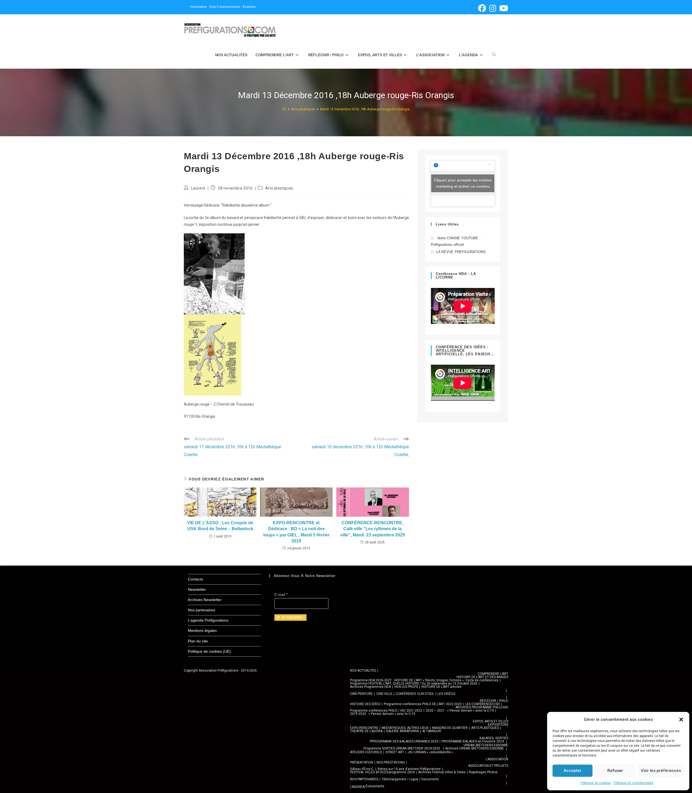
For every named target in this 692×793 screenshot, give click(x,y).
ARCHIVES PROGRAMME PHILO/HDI (481, 707)
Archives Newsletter (205, 600)
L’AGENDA (357, 787)
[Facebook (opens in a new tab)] (482, 8)
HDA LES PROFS (406, 687)
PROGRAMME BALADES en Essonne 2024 (473, 741)
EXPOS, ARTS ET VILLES (490, 721)
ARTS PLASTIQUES (485, 728)
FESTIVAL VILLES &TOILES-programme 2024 (382, 772)
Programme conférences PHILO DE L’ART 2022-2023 (423, 704)
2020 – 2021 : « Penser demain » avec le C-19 (460, 710)
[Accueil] (284, 109)
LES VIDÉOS (446, 694)
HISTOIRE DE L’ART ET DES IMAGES (482, 677)
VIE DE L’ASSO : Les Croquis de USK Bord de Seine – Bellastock (220, 525)
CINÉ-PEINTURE (361, 694)
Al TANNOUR (431, 731)
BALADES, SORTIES (494, 738)
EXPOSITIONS (498, 724)
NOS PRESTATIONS (391, 762)
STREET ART (394, 752)
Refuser (615, 770)
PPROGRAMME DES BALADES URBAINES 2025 (404, 741)
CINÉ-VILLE (384, 694)
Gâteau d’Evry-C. (362, 769)
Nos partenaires (201, 610)
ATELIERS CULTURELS (366, 752)
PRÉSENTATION (361, 762)
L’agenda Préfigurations (208, 620)
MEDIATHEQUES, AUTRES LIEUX (405, 728)
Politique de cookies (596, 783)
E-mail (281, 594)
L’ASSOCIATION (497, 759)
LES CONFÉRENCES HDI (482, 704)
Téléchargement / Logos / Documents (410, 779)
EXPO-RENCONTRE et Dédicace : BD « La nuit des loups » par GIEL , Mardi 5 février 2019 (296, 531)
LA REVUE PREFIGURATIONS (461, 252)
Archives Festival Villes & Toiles (441, 772)
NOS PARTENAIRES (364, 779)
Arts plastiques (279, 188)
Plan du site (198, 641)
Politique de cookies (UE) (209, 651)
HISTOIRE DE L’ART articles (441, 687)
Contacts (195, 579)
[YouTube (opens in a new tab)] (503, 8)
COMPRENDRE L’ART (493, 674)
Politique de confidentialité (633, 783)
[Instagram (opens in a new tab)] (493, 8)
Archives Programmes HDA (370, 687)
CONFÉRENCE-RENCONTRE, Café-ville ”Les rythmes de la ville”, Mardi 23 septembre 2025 (372, 528)
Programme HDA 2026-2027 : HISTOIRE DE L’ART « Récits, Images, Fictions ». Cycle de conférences (424, 680)
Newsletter (197, 589)
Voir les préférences (661, 770)
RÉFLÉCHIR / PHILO (494, 701)
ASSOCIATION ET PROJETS (488, 766)
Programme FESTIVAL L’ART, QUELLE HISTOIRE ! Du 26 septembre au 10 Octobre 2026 (413, 683)
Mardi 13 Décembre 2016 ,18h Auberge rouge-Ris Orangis (365, 109)
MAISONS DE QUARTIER (450, 728)
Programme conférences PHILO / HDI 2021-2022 (386, 710)
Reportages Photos (483, 772)
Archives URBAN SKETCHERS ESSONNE (474, 748)
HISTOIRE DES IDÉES (365, 704)
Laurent (198, 188)
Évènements (374, 786)
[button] (681, 719)
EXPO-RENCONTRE (364, 728)
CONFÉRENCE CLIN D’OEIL (415, 694)
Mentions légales (202, 630)
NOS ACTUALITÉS (363, 670)
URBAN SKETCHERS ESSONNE (486, 745)
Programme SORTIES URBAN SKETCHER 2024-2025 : (403, 748)
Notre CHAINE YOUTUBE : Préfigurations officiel (455, 241)
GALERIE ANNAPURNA (402, 731)
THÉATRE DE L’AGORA (366, 731)
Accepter (572, 770)
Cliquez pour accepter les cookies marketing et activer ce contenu (463, 183)
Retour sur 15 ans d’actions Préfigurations (409, 769)
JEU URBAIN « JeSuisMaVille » (430, 752)
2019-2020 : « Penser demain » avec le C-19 (382, 714)
